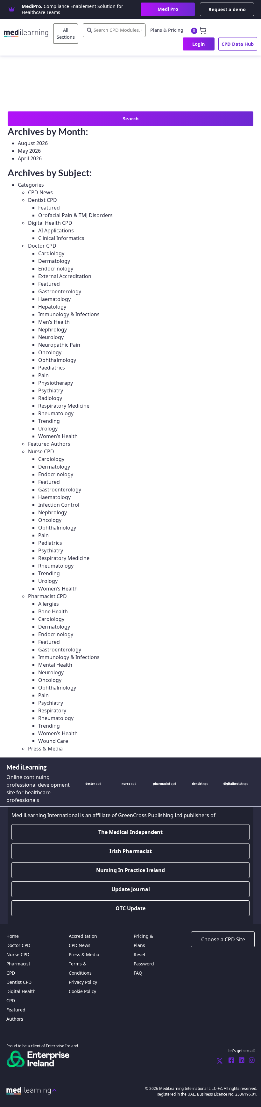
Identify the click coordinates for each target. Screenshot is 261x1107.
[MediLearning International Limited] (28, 31)
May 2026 (29, 150)
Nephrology (52, 329)
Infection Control (58, 504)
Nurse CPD (41, 451)
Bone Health (53, 611)
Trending (49, 420)
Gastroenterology (59, 291)
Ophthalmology (57, 360)
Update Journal (130, 889)
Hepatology (52, 306)
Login (198, 44)
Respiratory (52, 710)
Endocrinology (55, 268)
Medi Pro (168, 9)
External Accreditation (64, 276)
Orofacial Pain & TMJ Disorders (75, 215)
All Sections (66, 33)
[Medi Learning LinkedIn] (240, 1060)
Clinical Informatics (61, 238)
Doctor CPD (42, 245)
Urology (48, 428)
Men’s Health (54, 321)
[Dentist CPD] (200, 783)
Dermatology (54, 260)
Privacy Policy (83, 982)
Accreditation (83, 936)
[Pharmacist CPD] (164, 783)
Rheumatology (56, 413)
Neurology (51, 337)
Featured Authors (49, 443)
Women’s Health (58, 436)
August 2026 (33, 143)
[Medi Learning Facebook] (229, 1060)
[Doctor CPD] (93, 783)
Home (12, 936)
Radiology (50, 398)
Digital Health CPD (50, 222)
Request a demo (227, 9)
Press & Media (45, 748)
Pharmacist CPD (47, 596)
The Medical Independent (130, 832)
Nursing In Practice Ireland (130, 870)
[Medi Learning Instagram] (250, 1060)
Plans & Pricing (166, 30)
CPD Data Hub (238, 44)
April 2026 (30, 158)
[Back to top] (31, 1090)
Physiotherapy (55, 382)
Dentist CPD (42, 200)
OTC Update (130, 908)
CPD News (40, 192)
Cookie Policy (82, 991)
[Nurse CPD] (129, 783)
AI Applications (56, 230)
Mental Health (55, 664)
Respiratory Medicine (63, 405)
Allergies (48, 603)
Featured (49, 207)
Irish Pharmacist (130, 851)
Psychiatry (50, 390)
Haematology (54, 299)
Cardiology (51, 253)
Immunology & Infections (69, 314)
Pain (43, 375)
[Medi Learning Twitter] (219, 1060)
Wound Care (53, 740)
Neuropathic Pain (59, 344)
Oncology (49, 352)
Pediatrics (50, 542)
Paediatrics (51, 367)
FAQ (138, 973)
